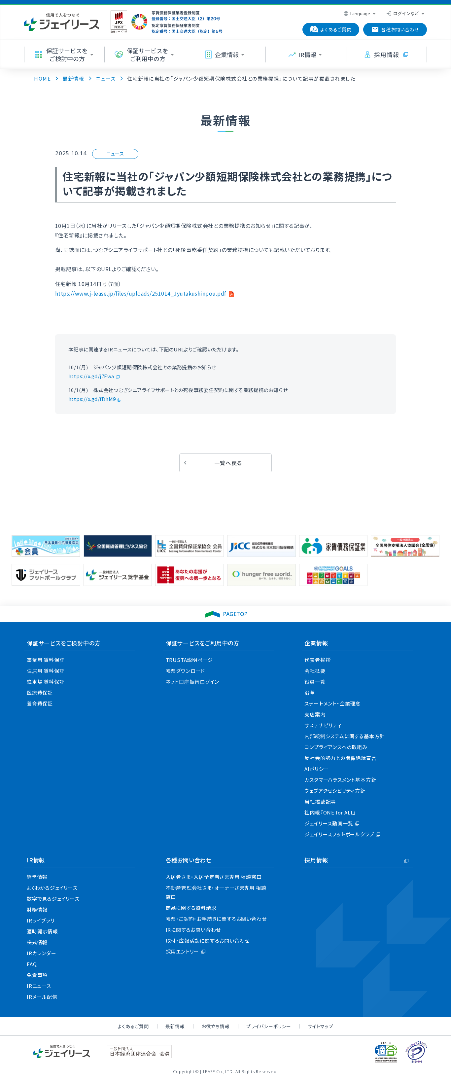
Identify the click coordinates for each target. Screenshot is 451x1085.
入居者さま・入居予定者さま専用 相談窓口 (214, 876)
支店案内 (314, 714)
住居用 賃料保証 (45, 670)
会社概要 (314, 670)
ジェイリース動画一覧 (328, 823)
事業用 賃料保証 (45, 659)
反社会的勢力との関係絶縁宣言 (340, 757)
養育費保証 (40, 703)
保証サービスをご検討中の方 (63, 643)
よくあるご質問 (133, 1026)
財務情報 (37, 909)
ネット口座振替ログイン (192, 681)
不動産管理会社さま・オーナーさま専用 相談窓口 (216, 892)
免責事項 (37, 974)
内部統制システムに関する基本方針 (344, 736)
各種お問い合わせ (189, 860)
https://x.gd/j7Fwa (91, 376)
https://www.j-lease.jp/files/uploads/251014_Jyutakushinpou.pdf (140, 293)
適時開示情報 (42, 931)
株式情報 (37, 942)
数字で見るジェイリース (53, 898)
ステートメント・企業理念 (332, 703)
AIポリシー (316, 768)
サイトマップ (320, 1026)
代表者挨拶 (317, 659)
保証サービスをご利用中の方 (202, 643)
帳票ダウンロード (185, 670)
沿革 (309, 692)
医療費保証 (40, 692)
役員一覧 (314, 681)
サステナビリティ (322, 725)
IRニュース (39, 985)
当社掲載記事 (320, 801)
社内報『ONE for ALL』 (330, 812)
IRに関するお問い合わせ (193, 929)
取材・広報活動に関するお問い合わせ (208, 940)
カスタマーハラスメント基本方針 (340, 779)
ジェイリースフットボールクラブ (339, 834)
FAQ (32, 963)
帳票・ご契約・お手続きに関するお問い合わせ (216, 918)
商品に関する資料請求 (191, 907)
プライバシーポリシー (268, 1026)
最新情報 (175, 1026)
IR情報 (36, 860)
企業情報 (316, 643)
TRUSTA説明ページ (189, 659)
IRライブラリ (41, 920)
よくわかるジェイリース (52, 887)
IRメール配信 (42, 996)
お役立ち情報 (215, 1026)
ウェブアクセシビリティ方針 (334, 790)
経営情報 (37, 876)
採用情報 (316, 860)
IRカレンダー (41, 953)
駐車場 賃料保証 (45, 681)
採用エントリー (182, 951)
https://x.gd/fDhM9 (92, 398)
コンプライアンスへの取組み (335, 746)
